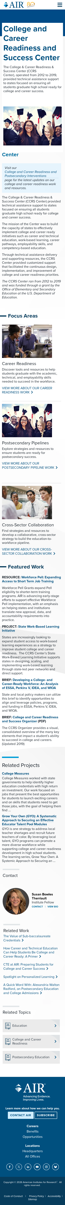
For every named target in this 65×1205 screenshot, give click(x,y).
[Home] (19, 4)
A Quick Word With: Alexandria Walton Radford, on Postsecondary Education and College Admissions (31, 989)
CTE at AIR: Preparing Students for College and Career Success (28, 967)
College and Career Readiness (26, 1042)
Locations (32, 1146)
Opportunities (32, 1137)
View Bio (52, 906)
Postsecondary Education (31, 1057)
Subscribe (46, 1115)
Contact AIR (20, 1115)
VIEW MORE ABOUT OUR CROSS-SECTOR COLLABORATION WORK (27, 552)
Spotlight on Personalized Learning (28, 977)
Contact (37, 906)
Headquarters (32, 1151)
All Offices (32, 1157)
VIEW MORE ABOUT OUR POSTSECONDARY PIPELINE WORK (28, 466)
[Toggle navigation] (59, 4)
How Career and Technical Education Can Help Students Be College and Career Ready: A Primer (30, 952)
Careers (32, 1126)
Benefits (32, 1132)
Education (19, 1026)
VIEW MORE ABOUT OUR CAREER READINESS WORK (27, 390)
